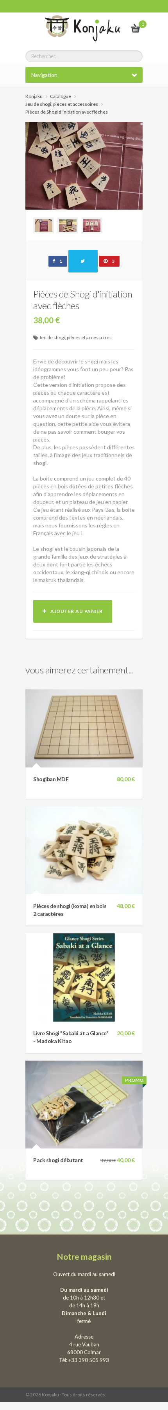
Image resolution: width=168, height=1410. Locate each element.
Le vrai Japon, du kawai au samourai (117, 28)
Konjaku (34, 96)
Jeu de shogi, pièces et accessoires (75, 337)
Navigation (44, 74)
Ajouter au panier (74, 611)
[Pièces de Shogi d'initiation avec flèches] (84, 165)
